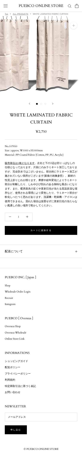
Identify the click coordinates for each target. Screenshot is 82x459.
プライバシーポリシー (18, 373)
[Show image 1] (37, 104)
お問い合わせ (12, 392)
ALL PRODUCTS (20, 14)
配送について (14, 251)
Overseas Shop (13, 326)
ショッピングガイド (16, 361)
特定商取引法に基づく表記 (20, 386)
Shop (7, 285)
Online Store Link (14, 339)
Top (6, 14)
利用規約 (10, 380)
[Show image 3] (45, 104)
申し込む (16, 429)
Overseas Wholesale (15, 332)
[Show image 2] (41, 104)
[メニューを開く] (6, 5)
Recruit (9, 298)
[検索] (69, 6)
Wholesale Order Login (17, 291)
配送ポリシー (12, 367)
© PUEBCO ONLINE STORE (41, 449)
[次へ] (52, 104)
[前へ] (29, 104)
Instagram (10, 304)
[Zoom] (73, 25)
